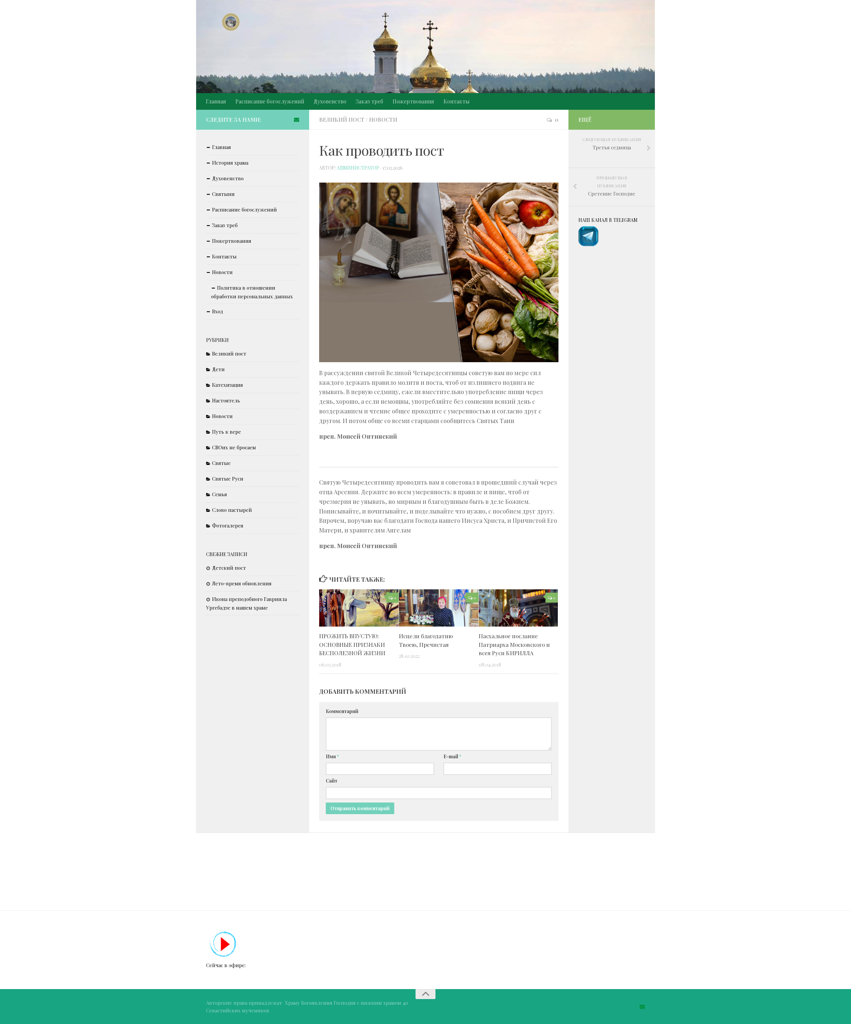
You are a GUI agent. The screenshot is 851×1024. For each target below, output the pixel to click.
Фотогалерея (227, 525)
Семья (219, 494)
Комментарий (342, 711)
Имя (332, 756)
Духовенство (329, 101)
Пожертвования (413, 101)
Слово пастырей (232, 510)
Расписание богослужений (269, 101)
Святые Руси (227, 478)
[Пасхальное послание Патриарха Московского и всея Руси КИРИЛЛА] (518, 608)
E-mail (452, 756)
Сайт (331, 781)
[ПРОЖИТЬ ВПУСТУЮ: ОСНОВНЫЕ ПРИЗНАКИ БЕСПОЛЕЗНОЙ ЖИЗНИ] (359, 608)
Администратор (358, 168)
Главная (216, 101)
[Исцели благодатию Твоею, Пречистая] (438, 608)
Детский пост (229, 567)
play (223, 944)
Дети (218, 369)
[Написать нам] (296, 119)
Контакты (456, 101)
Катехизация (227, 384)
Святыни (223, 194)
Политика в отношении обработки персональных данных (252, 292)
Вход (217, 311)
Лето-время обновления (242, 583)
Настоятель (226, 400)
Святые (221, 463)
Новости (383, 119)
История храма (230, 162)
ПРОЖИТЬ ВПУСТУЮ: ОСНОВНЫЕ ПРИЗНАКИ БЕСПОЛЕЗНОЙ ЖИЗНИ (352, 644)
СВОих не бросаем (234, 447)
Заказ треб (369, 101)
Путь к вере (226, 431)
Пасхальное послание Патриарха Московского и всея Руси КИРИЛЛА (514, 644)
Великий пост (341, 119)
